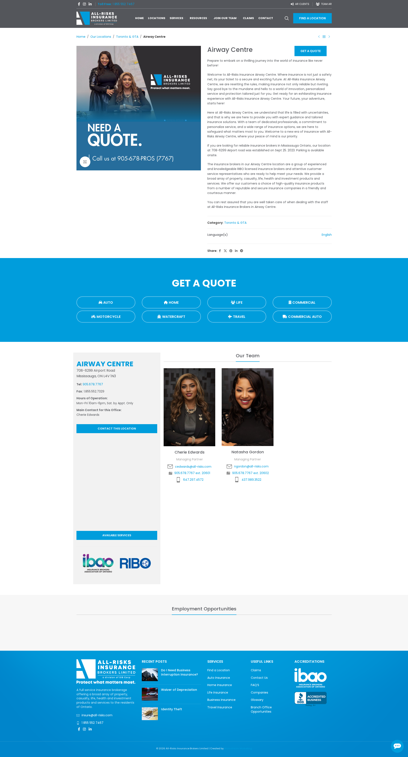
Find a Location (218, 670)
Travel (239, 316)
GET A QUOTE (310, 51)
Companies (259, 693)
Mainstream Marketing (238, 748)
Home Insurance (219, 685)
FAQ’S (255, 685)
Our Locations (100, 37)
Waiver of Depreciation (179, 690)
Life (239, 302)
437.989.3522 (251, 480)
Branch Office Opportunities (261, 709)
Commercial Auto (305, 316)
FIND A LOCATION (312, 18)
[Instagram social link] (84, 4)
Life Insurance (217, 693)
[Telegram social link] (241, 251)
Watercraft (173, 316)
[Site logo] (96, 18)
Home (80, 37)
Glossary (257, 700)
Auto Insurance (218, 678)
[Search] (286, 18)
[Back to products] (324, 36)
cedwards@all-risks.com (193, 466)
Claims (256, 670)
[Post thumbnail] (150, 674)
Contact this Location (117, 429)
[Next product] (329, 36)
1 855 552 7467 (92, 723)
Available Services (116, 535)
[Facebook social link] (79, 4)
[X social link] (225, 251)
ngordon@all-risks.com (251, 466)
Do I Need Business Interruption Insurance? (179, 672)
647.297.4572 (193, 480)
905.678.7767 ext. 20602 (250, 473)
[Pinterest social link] (231, 251)
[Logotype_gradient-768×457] (98, 563)
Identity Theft (171, 709)
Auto (108, 302)
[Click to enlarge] (85, 161)
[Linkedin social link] (90, 4)
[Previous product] (318, 36)
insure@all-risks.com (97, 715)
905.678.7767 (93, 384)
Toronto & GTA (127, 37)
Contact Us (259, 678)
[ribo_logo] (135, 563)
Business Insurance (221, 700)
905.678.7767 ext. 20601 (192, 473)
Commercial (303, 302)
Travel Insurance (219, 707)
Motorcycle (109, 316)
